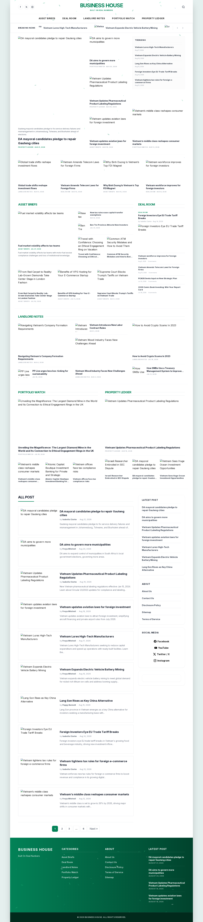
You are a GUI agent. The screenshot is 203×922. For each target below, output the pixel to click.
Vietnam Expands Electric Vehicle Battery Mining (158, 55)
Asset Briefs (47, 18)
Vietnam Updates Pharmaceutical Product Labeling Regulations (142, 447)
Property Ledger (153, 18)
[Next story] (183, 28)
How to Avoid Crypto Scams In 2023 (151, 356)
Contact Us (148, 598)
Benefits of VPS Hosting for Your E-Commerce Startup (74, 294)
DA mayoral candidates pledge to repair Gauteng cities (144, 478)
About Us (147, 591)
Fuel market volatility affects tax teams (39, 245)
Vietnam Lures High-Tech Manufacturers (154, 47)
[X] (26, 7)
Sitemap (146, 612)
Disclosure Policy (151, 605)
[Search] (183, 7)
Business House (101, 5)
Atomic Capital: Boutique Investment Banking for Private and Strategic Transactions (57, 483)
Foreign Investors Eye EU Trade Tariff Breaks (156, 72)
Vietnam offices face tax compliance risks (84, 480)
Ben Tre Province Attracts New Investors (109, 225)
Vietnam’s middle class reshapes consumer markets (29, 481)
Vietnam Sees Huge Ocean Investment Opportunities (172, 477)
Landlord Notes (94, 18)
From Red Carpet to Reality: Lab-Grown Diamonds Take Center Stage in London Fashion (35, 295)
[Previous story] (177, 28)
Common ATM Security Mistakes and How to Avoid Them (119, 256)
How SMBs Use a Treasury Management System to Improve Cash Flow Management (164, 371)
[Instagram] (32, 7)
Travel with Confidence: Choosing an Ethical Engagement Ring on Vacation (89, 258)
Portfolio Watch (123, 18)
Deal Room (69, 18)
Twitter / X (163, 654)
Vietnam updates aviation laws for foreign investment (95, 607)
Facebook (163, 641)
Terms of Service (151, 619)
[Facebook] (20, 7)
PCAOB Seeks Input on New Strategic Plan (157, 278)
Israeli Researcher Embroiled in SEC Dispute (117, 477)
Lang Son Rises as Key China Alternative (154, 63)
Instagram (163, 660)
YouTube (163, 647)
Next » (94, 828)
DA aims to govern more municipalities (85, 544)
